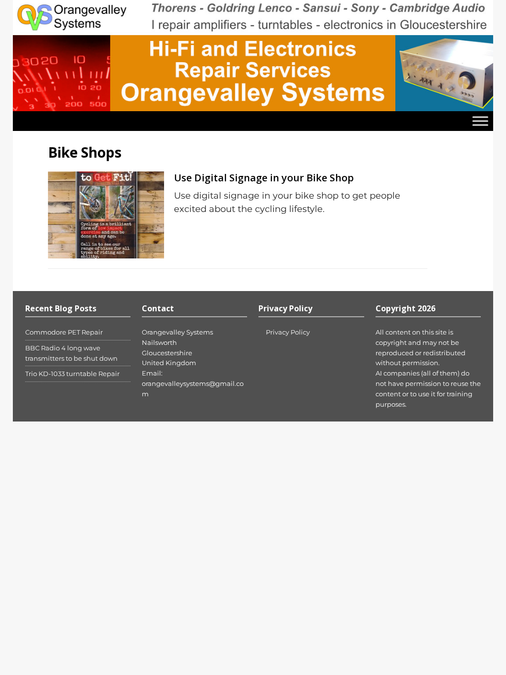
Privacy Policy (288, 332)
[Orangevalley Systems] (253, 105)
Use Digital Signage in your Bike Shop (264, 177)
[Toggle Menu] (480, 121)
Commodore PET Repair (64, 332)
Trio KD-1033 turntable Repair (72, 374)
